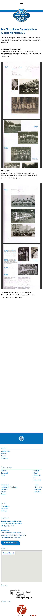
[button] (21, 3)
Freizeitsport (37, 475)
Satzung (3, 511)
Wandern (37, 492)
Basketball (4, 473)
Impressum (4, 508)
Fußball (35, 473)
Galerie (3, 456)
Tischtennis (38, 487)
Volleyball (38, 489)
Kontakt (3, 453)
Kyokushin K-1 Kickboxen (9, 487)
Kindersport (5, 485)
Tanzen (3, 494)
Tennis (37, 485)
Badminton (4, 471)
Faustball (36, 471)
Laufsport (4, 489)
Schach (3, 492)
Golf (34, 477)
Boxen (3, 475)
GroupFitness (37, 480)
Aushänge (4, 458)
